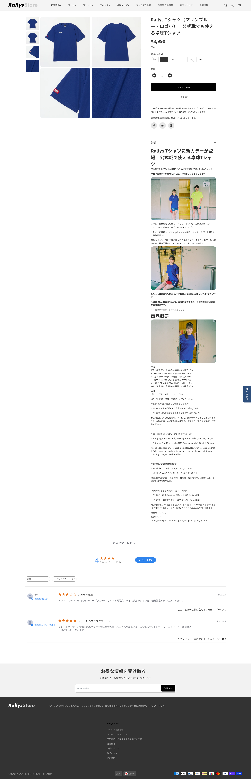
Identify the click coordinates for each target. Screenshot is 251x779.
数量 (153, 68)
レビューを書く (145, 560)
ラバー (71, 5)
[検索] (225, 5)
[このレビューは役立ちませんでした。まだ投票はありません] (223, 609)
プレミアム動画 (143, 5)
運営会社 (111, 743)
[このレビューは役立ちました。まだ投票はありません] (218, 609)
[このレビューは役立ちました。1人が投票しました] (218, 639)
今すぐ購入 (184, 96)
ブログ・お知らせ (115, 729)
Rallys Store (29, 773)
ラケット (87, 5)
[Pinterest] (171, 125)
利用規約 (111, 757)
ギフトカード (186, 5)
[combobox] (37, 579)
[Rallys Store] (22, 5)
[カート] (239, 5)
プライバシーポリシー (117, 734)
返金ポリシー (113, 753)
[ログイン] (232, 5)
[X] (162, 125)
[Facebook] (154, 125)
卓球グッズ (122, 5)
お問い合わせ (113, 748)
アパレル (104, 5)
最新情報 (203, 5)
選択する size (157, 53)
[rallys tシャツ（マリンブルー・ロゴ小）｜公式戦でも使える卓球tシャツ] (65, 42)
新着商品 (55, 5)
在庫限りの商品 (165, 5)
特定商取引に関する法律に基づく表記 (124, 739)
